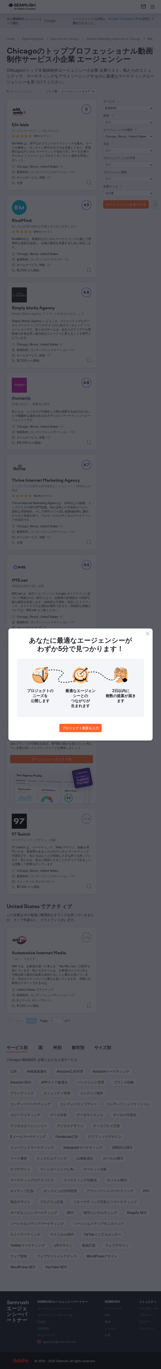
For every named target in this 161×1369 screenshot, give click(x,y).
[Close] (148, 633)
